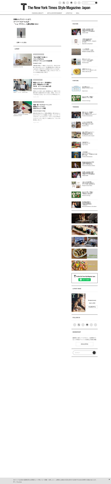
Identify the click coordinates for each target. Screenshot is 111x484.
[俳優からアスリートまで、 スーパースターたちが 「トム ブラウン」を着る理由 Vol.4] (37, 42)
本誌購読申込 (92, 307)
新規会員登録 (84, 344)
